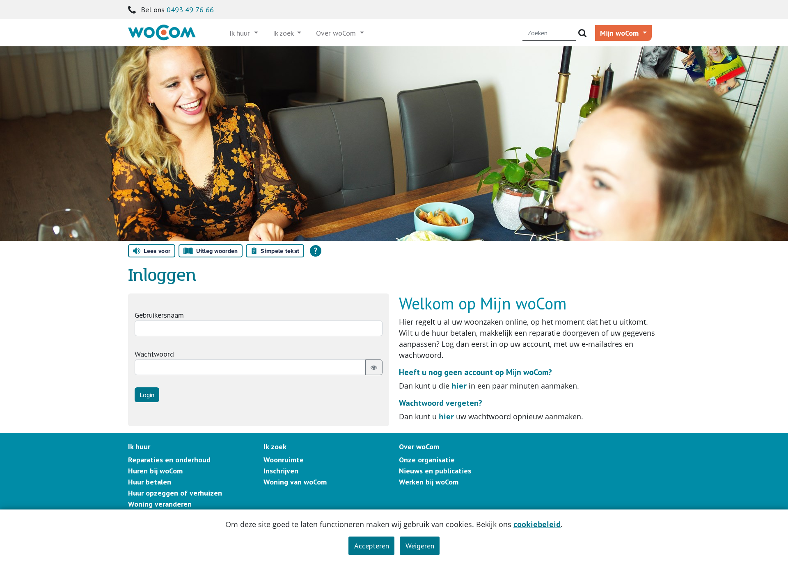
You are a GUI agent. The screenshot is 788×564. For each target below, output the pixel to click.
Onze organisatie (427, 459)
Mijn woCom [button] (620, 33)
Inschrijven (280, 470)
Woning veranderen (160, 504)
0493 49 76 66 (190, 9)
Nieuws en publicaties (435, 470)
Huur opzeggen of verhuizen (175, 493)
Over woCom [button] (337, 33)
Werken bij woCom (428, 482)
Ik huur (139, 446)
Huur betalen (149, 482)
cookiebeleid (537, 524)
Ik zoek (274, 446)
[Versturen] (582, 33)
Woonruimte (283, 459)
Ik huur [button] (240, 33)
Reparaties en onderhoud (169, 459)
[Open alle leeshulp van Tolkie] (315, 251)
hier (459, 386)
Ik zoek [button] (284, 33)
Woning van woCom (295, 482)
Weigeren (419, 545)
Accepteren (371, 545)
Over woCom (419, 446)
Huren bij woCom (155, 470)
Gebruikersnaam (159, 315)
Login (147, 395)
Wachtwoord (154, 354)
